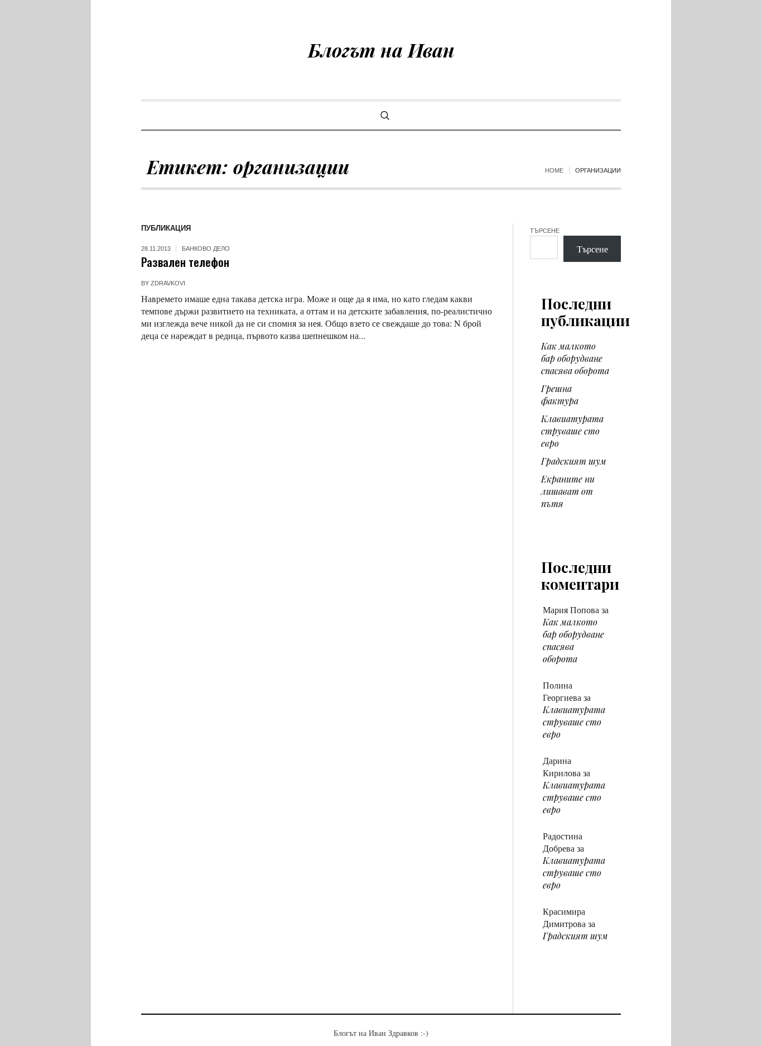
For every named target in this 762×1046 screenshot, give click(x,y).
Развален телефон (185, 261)
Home (554, 170)
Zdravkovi (168, 283)
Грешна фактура (559, 395)
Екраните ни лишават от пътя (568, 491)
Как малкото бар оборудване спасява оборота (575, 358)
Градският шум (573, 461)
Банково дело (206, 248)
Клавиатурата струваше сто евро (572, 431)
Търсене (545, 230)
